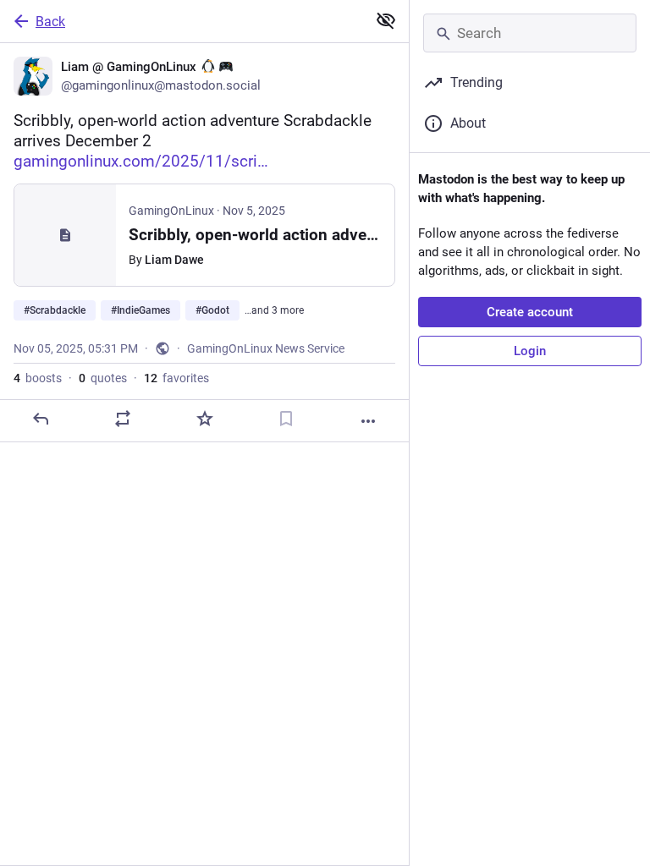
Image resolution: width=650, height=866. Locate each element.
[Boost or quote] (123, 418)
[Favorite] (205, 418)
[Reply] (40, 418)
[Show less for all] (386, 20)
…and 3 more (274, 310)
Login (530, 351)
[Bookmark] (286, 418)
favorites (176, 378)
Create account (530, 312)
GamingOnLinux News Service (265, 348)
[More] (368, 421)
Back (50, 22)
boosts (38, 378)
